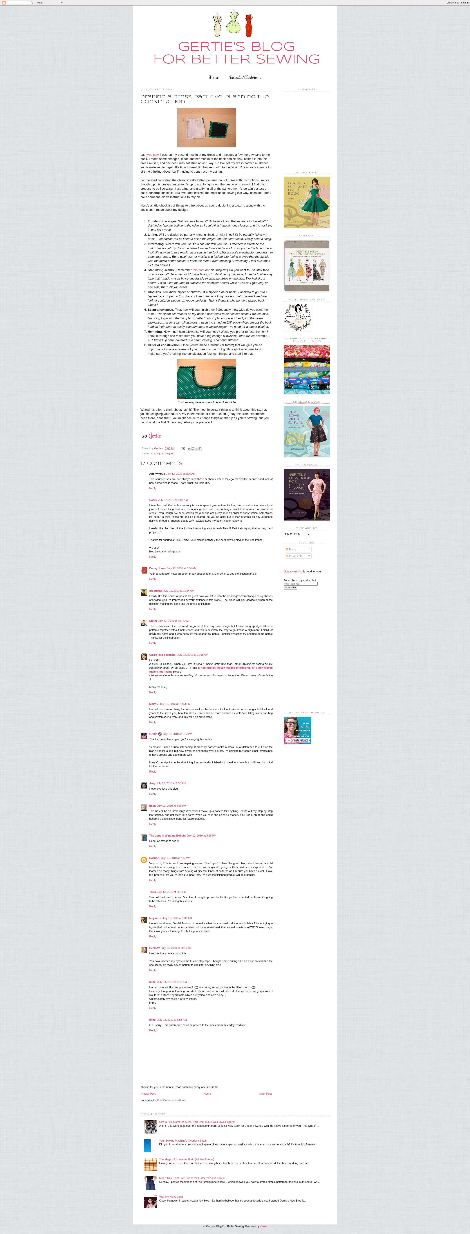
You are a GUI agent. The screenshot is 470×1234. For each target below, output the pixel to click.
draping (155, 453)
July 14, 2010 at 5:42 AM (172, 981)
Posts (292, 549)
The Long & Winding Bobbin (167, 835)
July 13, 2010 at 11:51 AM (176, 948)
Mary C (153, 703)
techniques (167, 453)
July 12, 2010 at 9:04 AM (181, 568)
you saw (152, 154)
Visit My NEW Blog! (171, 1196)
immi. (152, 981)
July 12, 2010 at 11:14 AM (178, 590)
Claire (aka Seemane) (162, 654)
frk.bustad (155, 590)
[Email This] (189, 448)
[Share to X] (196, 448)
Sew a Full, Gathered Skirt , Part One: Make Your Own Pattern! (197, 1121)
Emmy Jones (157, 568)
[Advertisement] (298, 650)
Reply (152, 488)
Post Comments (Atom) (171, 1100)
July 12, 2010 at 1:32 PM (177, 733)
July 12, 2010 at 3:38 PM (171, 805)
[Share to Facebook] (200, 448)
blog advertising (293, 571)
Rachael (154, 857)
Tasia (152, 891)
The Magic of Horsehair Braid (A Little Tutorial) (186, 1159)
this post (198, 270)
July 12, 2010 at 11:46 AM (192, 654)
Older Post (265, 1093)
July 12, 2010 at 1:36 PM (171, 783)
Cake (263, 1226)
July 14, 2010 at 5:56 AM (172, 1019)
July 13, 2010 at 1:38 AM (177, 918)
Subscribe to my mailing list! (300, 580)
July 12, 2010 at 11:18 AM (173, 620)
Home (214, 77)
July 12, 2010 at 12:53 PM (175, 703)
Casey (153, 499)
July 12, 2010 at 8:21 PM (172, 891)
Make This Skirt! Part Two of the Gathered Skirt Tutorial (192, 1178)
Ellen (152, 805)
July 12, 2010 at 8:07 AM (173, 499)
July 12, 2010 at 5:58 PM (201, 835)
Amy (152, 783)
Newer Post (148, 1093)
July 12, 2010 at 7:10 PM (175, 857)
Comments (295, 556)
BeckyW (154, 948)
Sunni (153, 620)
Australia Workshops (245, 77)
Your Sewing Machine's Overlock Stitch (183, 1140)
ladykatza (155, 918)
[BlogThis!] (193, 448)
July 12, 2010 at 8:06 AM (181, 473)
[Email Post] (183, 448)
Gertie (153, 733)
